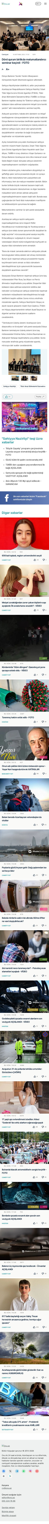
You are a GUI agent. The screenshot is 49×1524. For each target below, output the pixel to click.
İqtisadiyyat (7, 1430)
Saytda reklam (8, 1507)
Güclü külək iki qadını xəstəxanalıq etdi (24, 460)
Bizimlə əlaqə (8, 1511)
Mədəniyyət (7, 774)
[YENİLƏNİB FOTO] (24, 1196)
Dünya (5, 825)
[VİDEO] (24, 580)
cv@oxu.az (7, 1488)
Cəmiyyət (6, 560)
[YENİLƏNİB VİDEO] (24, 996)
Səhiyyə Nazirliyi (9, 386)
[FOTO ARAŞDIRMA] (24, 1399)
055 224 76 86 (8, 1501)
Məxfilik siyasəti (9, 1515)
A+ (8, 69)
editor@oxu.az (8, 1497)
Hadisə (5, 722)
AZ (37, 3)
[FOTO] (24, 695)
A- (3, 69)
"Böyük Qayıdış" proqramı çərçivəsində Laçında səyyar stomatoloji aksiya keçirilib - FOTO (26, 451)
